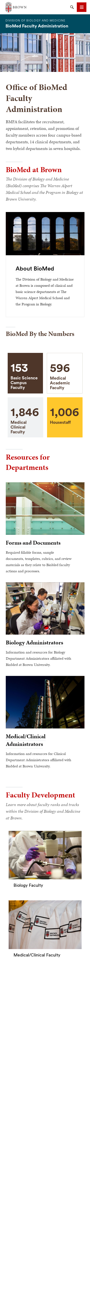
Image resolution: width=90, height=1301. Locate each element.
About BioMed (35, 269)
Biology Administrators (34, 642)
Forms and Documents (33, 543)
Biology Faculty (28, 885)
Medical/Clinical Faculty (36, 955)
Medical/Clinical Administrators (26, 740)
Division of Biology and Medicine (36, 20)
